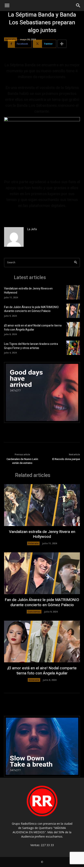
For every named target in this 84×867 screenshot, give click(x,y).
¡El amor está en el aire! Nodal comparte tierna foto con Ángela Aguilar (33, 327)
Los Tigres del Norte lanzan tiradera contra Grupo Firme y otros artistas (31, 346)
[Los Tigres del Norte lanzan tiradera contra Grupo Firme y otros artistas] (73, 348)
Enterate (10, 39)
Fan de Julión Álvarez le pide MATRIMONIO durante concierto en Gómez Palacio (31, 309)
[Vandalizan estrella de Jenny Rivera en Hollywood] (73, 292)
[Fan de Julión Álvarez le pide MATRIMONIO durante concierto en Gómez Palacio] (73, 311)
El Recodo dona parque (66, 459)
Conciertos (34, 611)
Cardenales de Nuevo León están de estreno (22, 461)
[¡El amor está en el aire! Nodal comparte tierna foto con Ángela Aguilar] (73, 329)
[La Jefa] (14, 237)
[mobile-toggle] (6, 5)
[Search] (75, 262)
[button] (78, 5)
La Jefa (32, 229)
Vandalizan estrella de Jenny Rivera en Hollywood (28, 290)
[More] (61, 44)
